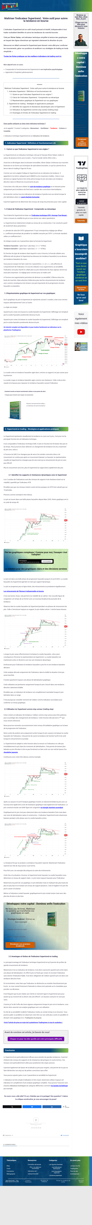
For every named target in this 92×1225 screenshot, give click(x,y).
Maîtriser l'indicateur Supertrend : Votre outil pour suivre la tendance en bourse (34, 88)
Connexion (65, 1135)
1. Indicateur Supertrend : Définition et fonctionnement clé (29, 91)
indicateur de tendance (41, 136)
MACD (33, 176)
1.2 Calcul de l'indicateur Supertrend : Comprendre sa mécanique (34, 97)
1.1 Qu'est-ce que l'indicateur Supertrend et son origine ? (31, 94)
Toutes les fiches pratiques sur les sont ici (32, 56)
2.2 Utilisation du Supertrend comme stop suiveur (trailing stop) (34, 110)
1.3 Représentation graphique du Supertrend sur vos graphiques (34, 100)
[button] (11, 1160)
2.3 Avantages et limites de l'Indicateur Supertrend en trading (33, 113)
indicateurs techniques (18, 1086)
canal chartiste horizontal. (30, 197)
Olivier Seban (16, 37)
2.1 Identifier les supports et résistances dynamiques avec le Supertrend (37, 107)
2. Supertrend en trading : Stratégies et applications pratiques (30, 104)
